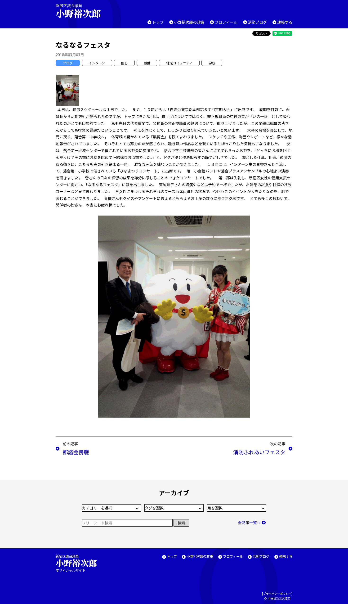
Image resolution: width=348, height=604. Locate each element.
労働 (147, 62)
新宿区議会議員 (78, 11)
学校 (212, 62)
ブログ (68, 62)
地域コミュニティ (179, 62)
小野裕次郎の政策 (189, 22)
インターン (97, 62)
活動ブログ (257, 22)
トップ (158, 22)
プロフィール (226, 22)
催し (124, 62)
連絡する (284, 22)
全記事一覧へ (249, 522)
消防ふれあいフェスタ (259, 452)
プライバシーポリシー (277, 593)
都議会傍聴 (76, 452)
